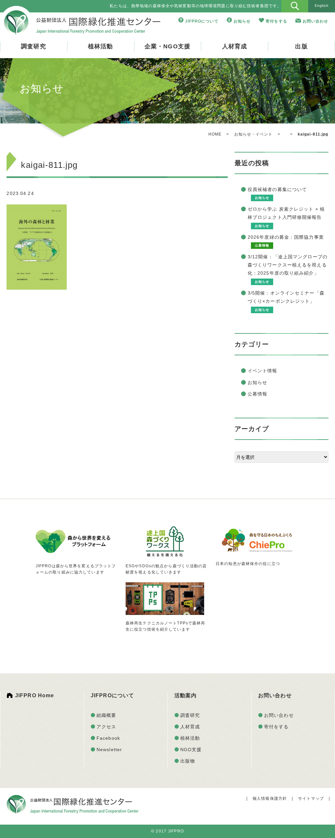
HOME (214, 134)
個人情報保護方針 (270, 798)
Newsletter (109, 749)
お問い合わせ (315, 21)
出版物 (187, 761)
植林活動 (100, 46)
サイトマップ (311, 798)
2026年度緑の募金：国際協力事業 (286, 237)
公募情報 (257, 393)
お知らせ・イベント (253, 134)
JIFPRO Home (34, 695)
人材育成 (234, 46)
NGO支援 (191, 749)
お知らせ (242, 21)
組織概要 (106, 715)
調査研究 (33, 46)
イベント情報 (262, 370)
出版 (301, 46)
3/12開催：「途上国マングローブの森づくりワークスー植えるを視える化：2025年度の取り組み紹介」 (287, 265)
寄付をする (276, 21)
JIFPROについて (202, 21)
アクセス (106, 726)
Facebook (108, 738)
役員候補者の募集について (277, 189)
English (322, 6)
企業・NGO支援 (167, 46)
